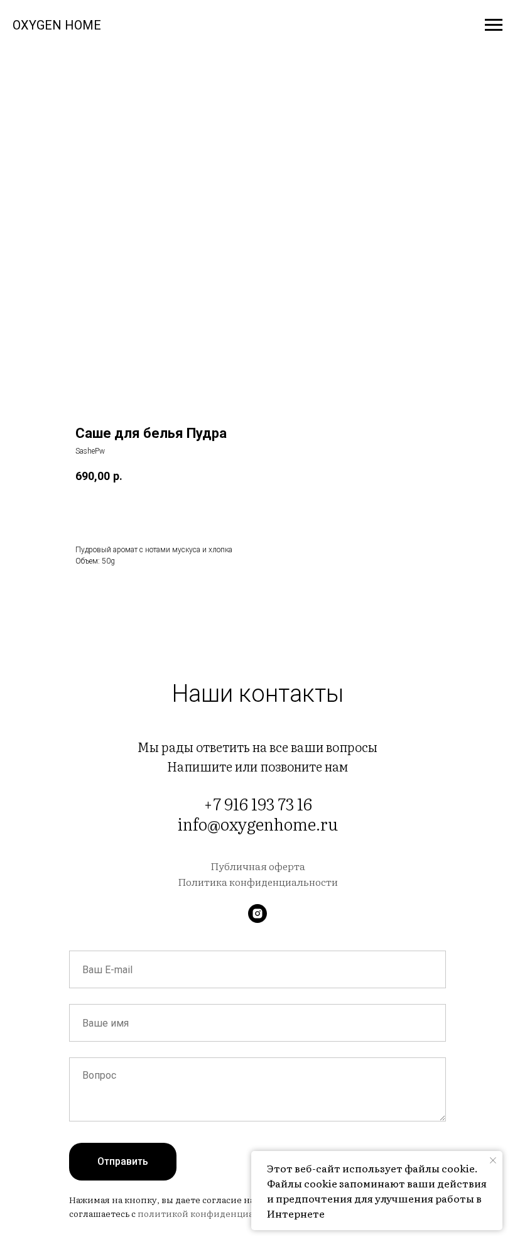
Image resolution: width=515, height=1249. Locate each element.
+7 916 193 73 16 (257, 803)
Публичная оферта (257, 865)
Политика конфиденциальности (258, 881)
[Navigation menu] (493, 25)
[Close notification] (493, 1160)
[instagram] (257, 913)
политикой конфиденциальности (214, 1213)
